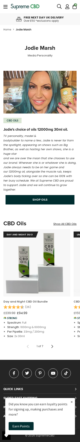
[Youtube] (53, 373)
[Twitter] (27, 373)
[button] (75, 6)
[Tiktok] (66, 373)
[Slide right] (52, 346)
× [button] (72, 401)
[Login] (67, 6)
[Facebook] (14, 373)
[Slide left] (27, 346)
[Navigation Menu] (5, 6)
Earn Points (21, 426)
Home (7, 29)
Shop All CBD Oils (65, 224)
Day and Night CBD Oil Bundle (25, 302)
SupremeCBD (25, 6)
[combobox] (59, 6)
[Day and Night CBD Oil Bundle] (36, 263)
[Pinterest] (40, 373)
